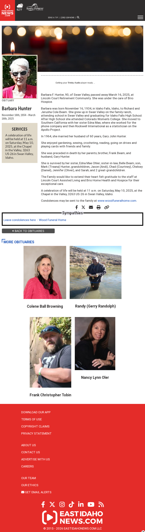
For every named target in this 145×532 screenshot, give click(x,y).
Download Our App (36, 412)
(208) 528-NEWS (67, 17)
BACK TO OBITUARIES (29, 231)
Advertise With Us (35, 459)
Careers (27, 466)
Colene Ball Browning (45, 306)
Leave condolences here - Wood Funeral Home (35, 220)
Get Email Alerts (37, 492)
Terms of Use (31, 419)
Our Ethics (29, 485)
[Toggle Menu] (140, 17)
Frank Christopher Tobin (50, 395)
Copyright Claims (35, 426)
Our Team (28, 478)
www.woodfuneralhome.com (117, 200)
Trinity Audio (74, 83)
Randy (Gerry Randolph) (95, 306)
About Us (28, 445)
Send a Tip (53, 17)
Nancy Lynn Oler (95, 377)
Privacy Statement (36, 433)
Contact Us (30, 452)
